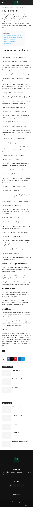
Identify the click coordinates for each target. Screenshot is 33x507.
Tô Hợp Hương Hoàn (17, 379)
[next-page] (5, 396)
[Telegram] (23, 359)
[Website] (18, 485)
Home (3, 7)
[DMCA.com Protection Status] (16, 495)
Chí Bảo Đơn (15, 387)
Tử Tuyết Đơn (15, 432)
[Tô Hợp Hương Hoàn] (6, 381)
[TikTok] (14, 485)
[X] (12, 359)
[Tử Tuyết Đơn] (6, 435)
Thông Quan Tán (16, 370)
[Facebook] (8, 359)
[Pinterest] (15, 359)
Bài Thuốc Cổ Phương (14, 7)
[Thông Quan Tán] (6, 373)
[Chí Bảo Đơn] (6, 390)
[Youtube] (22, 485)
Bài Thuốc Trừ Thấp (10, 351)
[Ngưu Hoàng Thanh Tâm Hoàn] (6, 444)
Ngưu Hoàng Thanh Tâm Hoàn (20, 441)
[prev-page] (3, 396)
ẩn (9, 33)
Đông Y (7, 7)
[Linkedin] (19, 359)
